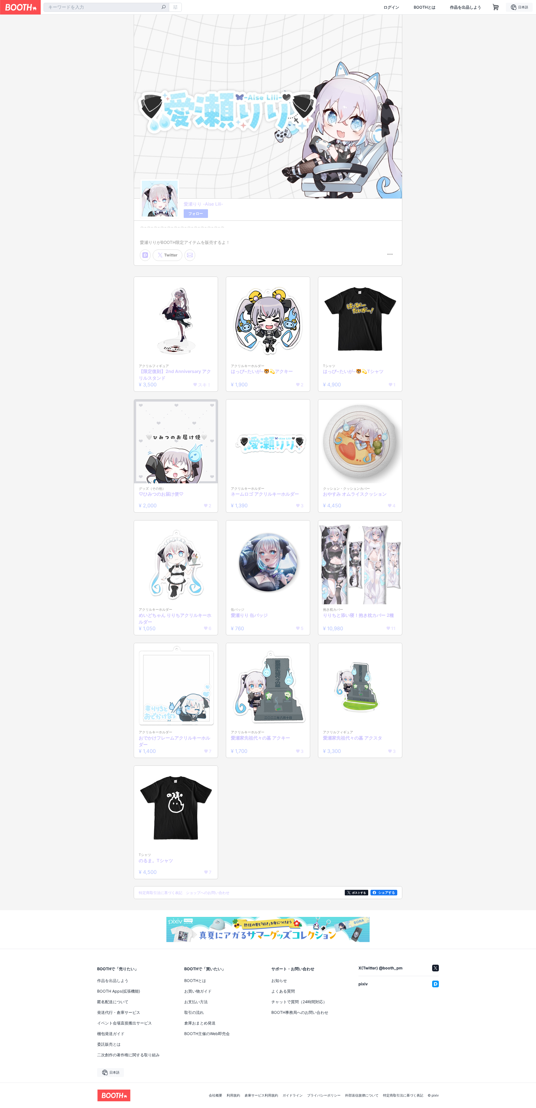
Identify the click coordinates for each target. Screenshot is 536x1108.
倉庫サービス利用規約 (261, 1095)
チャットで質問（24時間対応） (299, 1001)
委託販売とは (109, 1044)
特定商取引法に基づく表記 (403, 1095)
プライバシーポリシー (324, 1095)
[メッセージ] (190, 255)
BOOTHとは (425, 7)
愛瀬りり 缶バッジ (249, 615)
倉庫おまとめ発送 (200, 1023)
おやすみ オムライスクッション (355, 494)
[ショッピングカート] (496, 7)
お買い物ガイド (198, 991)
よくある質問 (283, 991)
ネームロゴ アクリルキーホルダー (265, 494)
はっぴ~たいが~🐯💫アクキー (262, 371)
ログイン (391, 7)
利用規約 (233, 1095)
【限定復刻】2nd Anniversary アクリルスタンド (175, 374)
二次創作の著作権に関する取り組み (128, 1054)
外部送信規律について (362, 1095)
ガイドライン (293, 1095)
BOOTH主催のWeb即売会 (207, 1033)
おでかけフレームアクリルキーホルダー (174, 741)
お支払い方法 (196, 1001)
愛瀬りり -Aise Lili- (203, 204)
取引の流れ (194, 1012)
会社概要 (215, 1095)
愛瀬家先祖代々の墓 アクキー (260, 738)
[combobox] (106, 7)
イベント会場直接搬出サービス (124, 1023)
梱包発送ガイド (111, 1033)
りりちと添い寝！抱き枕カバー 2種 (358, 615)
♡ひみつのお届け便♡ (161, 494)
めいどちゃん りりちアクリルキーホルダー (175, 618)
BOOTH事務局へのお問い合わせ (299, 1012)
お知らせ (279, 980)
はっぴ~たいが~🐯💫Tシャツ (353, 371)
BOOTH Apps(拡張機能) (118, 991)
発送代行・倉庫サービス (118, 1012)
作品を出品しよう (465, 7)
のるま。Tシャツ (156, 860)
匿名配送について (112, 1001)
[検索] (163, 7)
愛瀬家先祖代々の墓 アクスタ (352, 738)
